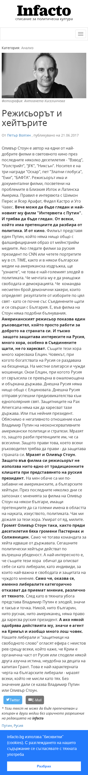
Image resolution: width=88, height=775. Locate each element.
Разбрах (44, 766)
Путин (7, 725)
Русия (18, 725)
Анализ (27, 47)
